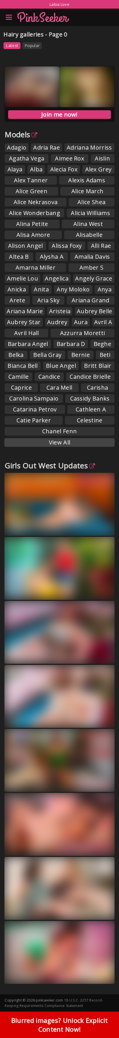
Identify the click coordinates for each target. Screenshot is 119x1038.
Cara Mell (59, 387)
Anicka (17, 289)
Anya (104, 289)
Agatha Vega (26, 158)
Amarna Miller (35, 267)
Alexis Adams (86, 180)
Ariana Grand (90, 300)
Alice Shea (91, 202)
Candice (49, 376)
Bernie (80, 355)
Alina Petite (32, 224)
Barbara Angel (28, 344)
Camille (18, 376)
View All (59, 442)
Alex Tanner (31, 180)
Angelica (56, 278)
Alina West (88, 224)
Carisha (97, 387)
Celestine (90, 420)
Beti (105, 355)
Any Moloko (73, 289)
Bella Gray (47, 355)
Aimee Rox (69, 158)
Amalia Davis (92, 256)
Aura (81, 322)
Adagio (16, 147)
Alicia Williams (90, 213)
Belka (16, 355)
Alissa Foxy (67, 246)
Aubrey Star (23, 322)
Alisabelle (89, 235)
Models (17, 134)
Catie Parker (33, 420)
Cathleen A (91, 409)
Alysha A (52, 256)
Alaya (15, 169)
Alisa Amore (33, 235)
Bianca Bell (23, 366)
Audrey (57, 322)
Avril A (103, 322)
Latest (12, 45)
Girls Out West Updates (46, 465)
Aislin (102, 158)
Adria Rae (46, 147)
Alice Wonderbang (34, 213)
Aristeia (59, 311)
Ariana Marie (25, 311)
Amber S (91, 267)
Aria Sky (48, 300)
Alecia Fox (63, 169)
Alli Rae (101, 246)
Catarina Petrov (35, 409)
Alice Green (31, 191)
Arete (17, 300)
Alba (36, 169)
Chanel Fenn (59, 431)
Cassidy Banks (90, 398)
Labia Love (59, 4)
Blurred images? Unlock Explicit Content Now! (59, 1024)
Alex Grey (98, 169)
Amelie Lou (22, 278)
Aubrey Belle (94, 311)
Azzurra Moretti (82, 333)
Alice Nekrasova (36, 202)
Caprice (21, 387)
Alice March (87, 191)
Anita (41, 289)
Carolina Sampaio (33, 398)
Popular (32, 45)
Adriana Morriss (89, 147)
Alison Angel (25, 246)
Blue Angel (61, 366)
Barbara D (71, 344)
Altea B (19, 256)
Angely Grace (93, 278)
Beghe (102, 344)
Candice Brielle (90, 376)
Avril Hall (26, 333)
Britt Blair (97, 366)
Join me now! (59, 114)
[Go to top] (103, 1019)
